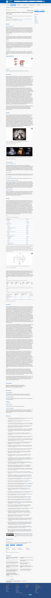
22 (22, 313)
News (6, 589)
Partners (27, 587)
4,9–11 (14, 91)
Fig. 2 (22, 126)
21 (6, 480)
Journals (11, 7)
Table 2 (10, 273)
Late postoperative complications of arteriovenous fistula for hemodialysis (26, 557)
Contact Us (7, 591)
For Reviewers (17, 587)
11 (6, 448)
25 (6, 491)
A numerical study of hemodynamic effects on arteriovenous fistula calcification (25, 563)
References (36, 22)
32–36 (17, 356)
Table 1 (7, 203)
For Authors (17, 586)
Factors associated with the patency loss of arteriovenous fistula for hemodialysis (26, 560)
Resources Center (37, 586)
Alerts (36, 591)
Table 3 (25, 274)
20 (6, 478)
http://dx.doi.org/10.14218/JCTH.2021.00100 (12, 552)
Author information (9, 17)
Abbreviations (36, 20)
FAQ (35, 590)
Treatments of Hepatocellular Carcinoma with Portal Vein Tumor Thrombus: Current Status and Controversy (12, 562)
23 (6, 485)
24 (6, 488)
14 (6, 457)
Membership (7, 588)
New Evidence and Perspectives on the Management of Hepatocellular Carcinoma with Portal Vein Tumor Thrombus (12, 558)
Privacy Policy (37, 588)
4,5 (26, 311)
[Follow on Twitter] (29, 594)
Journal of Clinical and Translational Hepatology (21, 7)
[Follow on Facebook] (28, 594)
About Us (7, 586)
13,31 (22, 345)
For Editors (17, 588)
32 (15, 357)
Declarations (36, 21)
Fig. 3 (25, 206)
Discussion (36, 19)
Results (35, 18)
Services (7, 590)
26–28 (14, 328)
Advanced (43, 2)
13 (6, 454)
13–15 (30, 96)
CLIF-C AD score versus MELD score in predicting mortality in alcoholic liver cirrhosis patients (26, 569)
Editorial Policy (17, 590)
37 (6, 529)
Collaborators (27, 586)
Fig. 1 (9, 125)
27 (6, 496)
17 (6, 468)
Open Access (17, 591)
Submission (36, 592)
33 (6, 514)
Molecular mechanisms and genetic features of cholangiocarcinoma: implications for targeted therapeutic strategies (26, 566)
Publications (8, 7)
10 (6, 445)
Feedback (36, 589)
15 (6, 461)
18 (6, 471)
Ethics (16, 589)
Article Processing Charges (19, 592)
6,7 (22, 83)
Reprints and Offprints (38, 587)
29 (6, 501)
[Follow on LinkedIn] (31, 594)
